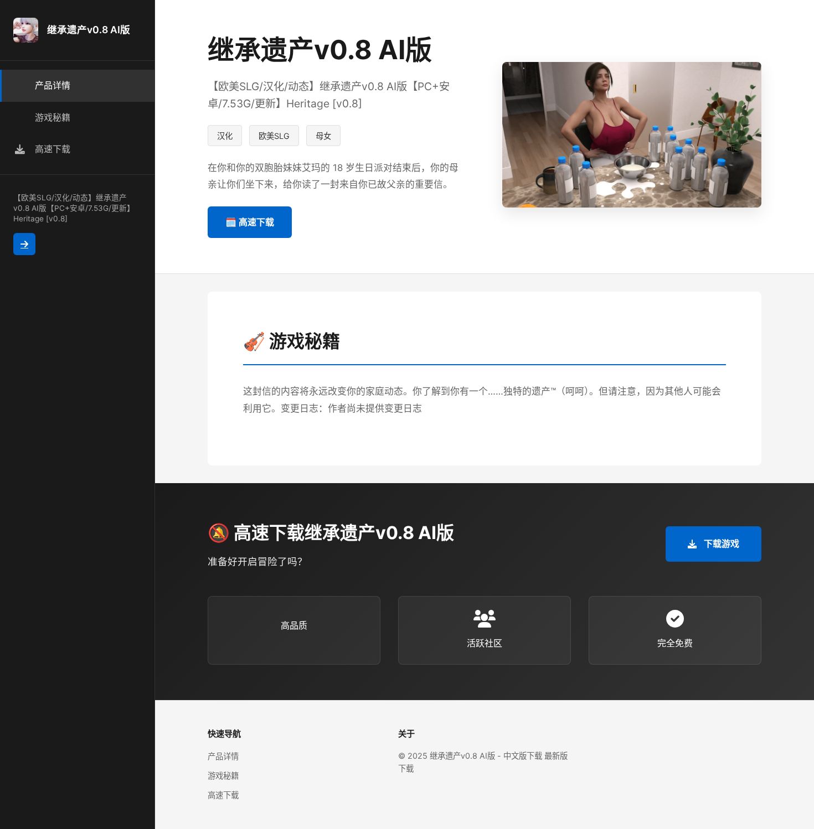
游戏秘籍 (223, 775)
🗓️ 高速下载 (249, 221)
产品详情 (223, 756)
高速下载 (223, 795)
